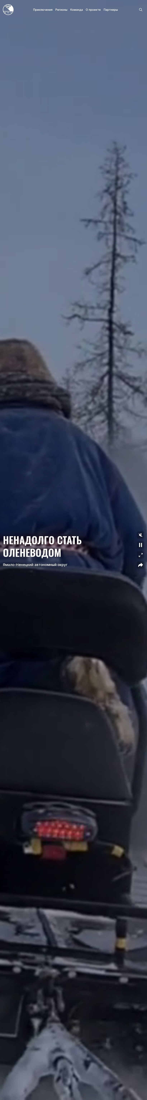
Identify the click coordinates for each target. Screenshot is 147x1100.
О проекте (93, 9)
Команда (76, 9)
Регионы (61, 9)
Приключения (43, 9)
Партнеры (111, 9)
